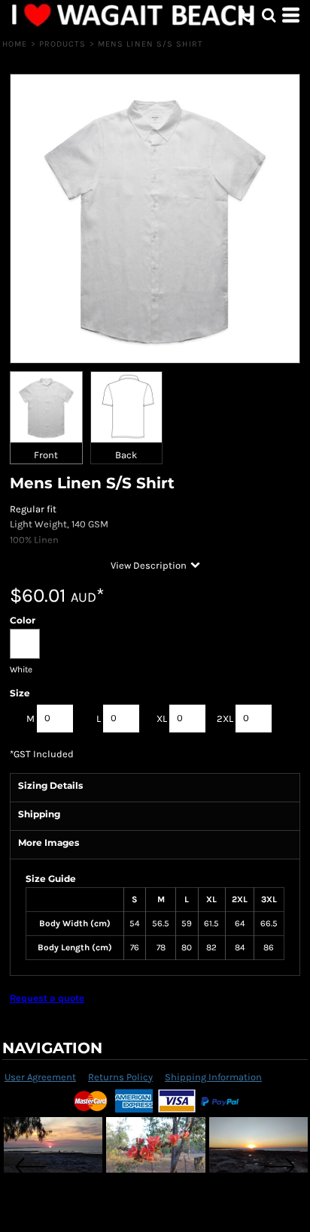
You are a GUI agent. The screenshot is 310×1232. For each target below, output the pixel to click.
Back (126, 454)
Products (63, 44)
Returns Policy (120, 1077)
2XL (225, 718)
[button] (268, 15)
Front (46, 454)
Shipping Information (213, 1077)
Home (14, 44)
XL (162, 718)
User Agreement (40, 1077)
